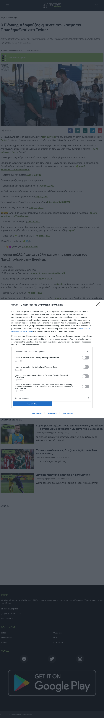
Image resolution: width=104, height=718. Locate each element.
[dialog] (52, 359)
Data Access (52, 413)
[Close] (98, 305)
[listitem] (52, 351)
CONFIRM (32, 404)
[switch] (85, 357)
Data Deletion (37, 413)
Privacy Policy (67, 413)
